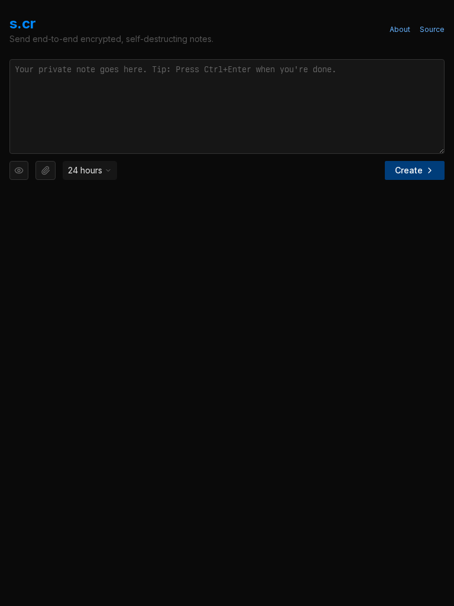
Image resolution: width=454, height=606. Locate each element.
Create (409, 170)
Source (432, 29)
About (400, 29)
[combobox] (90, 170)
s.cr (22, 23)
